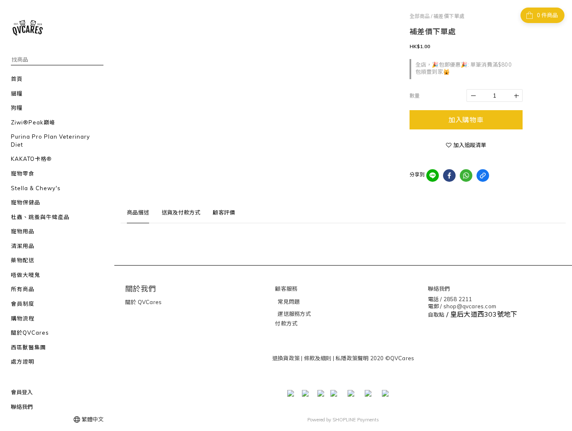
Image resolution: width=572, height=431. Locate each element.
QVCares (149, 302)
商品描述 (138, 212)
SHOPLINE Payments (355, 420)
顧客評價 (224, 212)
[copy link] (483, 175)
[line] (432, 175)
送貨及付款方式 (181, 212)
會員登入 (22, 392)
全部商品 (420, 16)
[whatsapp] (466, 175)
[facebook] (449, 175)
